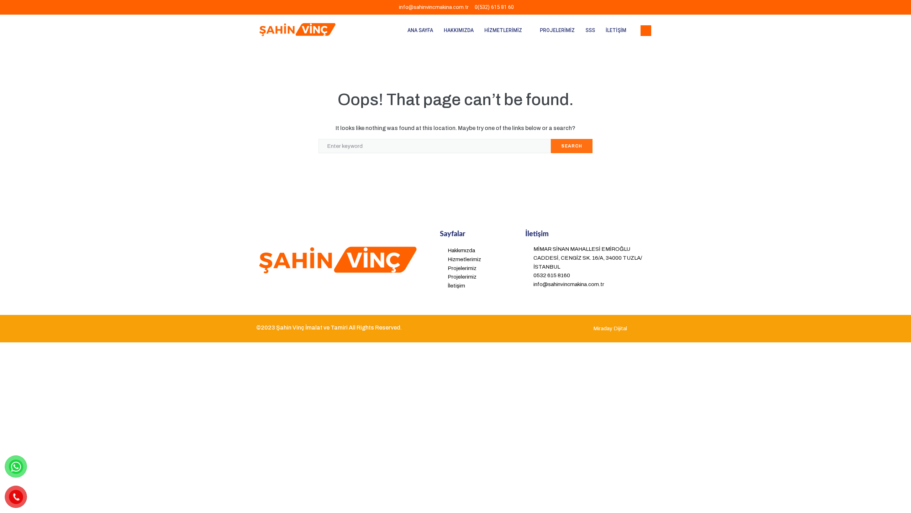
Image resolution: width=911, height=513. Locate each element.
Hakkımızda (459, 30)
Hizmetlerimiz (503, 30)
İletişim (616, 30)
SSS (590, 30)
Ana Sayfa (420, 30)
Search (571, 146)
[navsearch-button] (646, 30)
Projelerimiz (557, 30)
